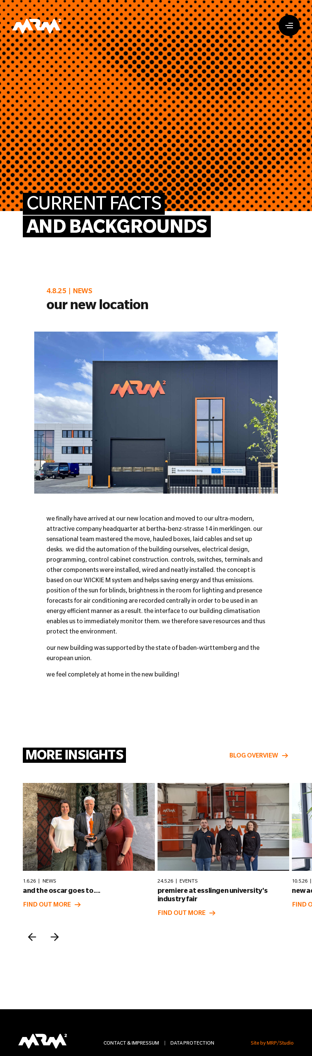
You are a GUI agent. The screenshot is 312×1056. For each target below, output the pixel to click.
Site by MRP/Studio (272, 1043)
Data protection (192, 1043)
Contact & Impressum (131, 1043)
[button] (32, 937)
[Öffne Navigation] (289, 25)
